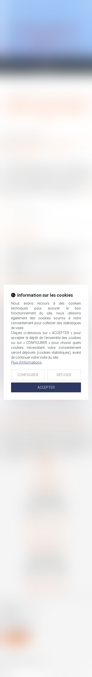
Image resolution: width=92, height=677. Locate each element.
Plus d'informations (26, 362)
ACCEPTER (46, 387)
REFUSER (64, 375)
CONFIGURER (27, 375)
